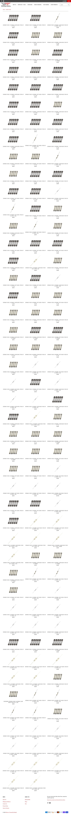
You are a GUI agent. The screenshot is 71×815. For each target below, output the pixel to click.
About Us (4, 799)
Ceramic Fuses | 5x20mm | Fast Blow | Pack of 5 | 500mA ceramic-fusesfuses (57, 52)
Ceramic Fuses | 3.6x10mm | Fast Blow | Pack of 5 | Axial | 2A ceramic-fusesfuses (57, 659)
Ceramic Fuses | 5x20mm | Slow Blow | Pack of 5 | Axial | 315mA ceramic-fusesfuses (57, 746)
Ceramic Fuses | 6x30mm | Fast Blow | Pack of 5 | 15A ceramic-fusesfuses (13, 278)
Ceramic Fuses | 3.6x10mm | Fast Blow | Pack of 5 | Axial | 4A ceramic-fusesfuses (13, 763)
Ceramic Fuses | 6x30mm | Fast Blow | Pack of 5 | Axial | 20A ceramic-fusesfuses (35, 139)
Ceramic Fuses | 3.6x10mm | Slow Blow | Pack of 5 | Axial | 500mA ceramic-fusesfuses (57, 538)
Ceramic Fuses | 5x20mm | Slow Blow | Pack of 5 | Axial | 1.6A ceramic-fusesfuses (35, 624)
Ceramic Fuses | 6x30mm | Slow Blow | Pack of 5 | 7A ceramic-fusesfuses (57, 416)
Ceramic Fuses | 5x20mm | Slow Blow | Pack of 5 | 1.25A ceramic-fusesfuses (35, 104)
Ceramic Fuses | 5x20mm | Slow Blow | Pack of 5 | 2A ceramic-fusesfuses (57, 139)
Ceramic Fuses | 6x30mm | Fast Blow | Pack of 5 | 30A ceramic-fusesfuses (35, 52)
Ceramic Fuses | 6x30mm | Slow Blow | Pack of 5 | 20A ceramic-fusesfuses (57, 35)
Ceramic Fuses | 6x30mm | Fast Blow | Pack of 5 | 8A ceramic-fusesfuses (35, 295)
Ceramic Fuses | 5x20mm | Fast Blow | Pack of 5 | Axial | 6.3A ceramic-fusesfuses (57, 364)
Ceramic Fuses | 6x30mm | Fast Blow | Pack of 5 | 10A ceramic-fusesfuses (57, 225)
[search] (65, 5)
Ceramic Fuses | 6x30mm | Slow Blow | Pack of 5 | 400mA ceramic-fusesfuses (13, 330)
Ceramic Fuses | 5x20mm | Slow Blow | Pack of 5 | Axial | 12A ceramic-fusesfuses (57, 278)
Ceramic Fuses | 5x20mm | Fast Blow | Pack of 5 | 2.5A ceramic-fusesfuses (35, 243)
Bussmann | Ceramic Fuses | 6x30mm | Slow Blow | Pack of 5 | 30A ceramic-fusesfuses (13, 694)
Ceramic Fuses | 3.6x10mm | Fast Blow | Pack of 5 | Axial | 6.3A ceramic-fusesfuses (13, 659)
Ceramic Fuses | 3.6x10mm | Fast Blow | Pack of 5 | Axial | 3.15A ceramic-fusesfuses (35, 659)
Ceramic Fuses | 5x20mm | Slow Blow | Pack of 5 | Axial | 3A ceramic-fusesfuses (35, 746)
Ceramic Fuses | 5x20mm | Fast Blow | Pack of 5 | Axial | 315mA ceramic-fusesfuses (13, 382)
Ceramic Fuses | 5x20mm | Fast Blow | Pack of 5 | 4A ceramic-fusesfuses (13, 503)
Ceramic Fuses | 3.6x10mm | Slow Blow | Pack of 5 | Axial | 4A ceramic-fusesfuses (13, 676)
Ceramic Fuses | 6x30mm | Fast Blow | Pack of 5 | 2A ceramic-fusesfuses (35, 468)
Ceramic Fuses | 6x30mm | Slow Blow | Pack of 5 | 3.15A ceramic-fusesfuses (35, 347)
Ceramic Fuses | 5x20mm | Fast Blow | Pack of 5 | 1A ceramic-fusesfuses (57, 243)
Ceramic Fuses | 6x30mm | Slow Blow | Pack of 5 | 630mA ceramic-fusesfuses (57, 434)
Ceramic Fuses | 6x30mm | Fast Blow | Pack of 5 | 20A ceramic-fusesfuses (57, 451)
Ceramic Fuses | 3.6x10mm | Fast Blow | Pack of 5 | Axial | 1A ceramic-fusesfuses (57, 763)
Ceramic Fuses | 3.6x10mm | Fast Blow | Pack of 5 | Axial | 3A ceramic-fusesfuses (35, 763)
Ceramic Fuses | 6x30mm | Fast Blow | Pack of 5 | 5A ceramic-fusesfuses (13, 468)
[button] (15, 4)
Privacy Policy (5, 806)
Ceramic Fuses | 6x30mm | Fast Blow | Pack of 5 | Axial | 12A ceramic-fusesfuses (35, 572)
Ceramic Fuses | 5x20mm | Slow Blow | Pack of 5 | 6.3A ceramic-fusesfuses (35, 69)
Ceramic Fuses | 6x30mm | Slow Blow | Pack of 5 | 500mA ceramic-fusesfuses (13, 451)
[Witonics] (6, 5)
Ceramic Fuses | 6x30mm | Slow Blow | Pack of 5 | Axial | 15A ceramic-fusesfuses (57, 17)
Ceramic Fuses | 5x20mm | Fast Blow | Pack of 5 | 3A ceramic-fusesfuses (35, 503)
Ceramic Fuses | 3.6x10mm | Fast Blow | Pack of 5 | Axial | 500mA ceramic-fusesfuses (13, 780)
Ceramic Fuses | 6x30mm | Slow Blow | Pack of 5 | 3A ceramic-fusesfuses (35, 312)
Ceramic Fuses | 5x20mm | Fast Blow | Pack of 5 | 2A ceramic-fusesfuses (35, 208)
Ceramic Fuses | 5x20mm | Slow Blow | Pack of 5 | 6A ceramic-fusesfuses (13, 295)
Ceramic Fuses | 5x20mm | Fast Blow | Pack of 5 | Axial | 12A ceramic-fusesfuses (57, 468)
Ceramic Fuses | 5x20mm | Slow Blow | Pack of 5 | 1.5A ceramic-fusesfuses (13, 520)
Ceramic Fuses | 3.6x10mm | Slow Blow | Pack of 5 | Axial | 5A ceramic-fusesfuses (35, 260)
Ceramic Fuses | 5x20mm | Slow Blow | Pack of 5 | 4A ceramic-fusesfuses (13, 121)
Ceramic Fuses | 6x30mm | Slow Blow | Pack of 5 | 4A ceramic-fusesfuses (57, 260)
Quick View (13, 20)
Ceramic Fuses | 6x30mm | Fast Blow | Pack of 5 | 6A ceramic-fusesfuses (13, 590)
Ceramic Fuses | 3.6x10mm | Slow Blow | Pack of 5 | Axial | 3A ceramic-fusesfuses (35, 780)
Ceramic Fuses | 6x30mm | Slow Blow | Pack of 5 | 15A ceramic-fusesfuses (35, 35)
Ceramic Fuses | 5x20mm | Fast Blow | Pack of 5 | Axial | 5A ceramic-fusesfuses (35, 486)
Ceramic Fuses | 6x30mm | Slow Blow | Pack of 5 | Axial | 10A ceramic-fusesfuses (57, 156)
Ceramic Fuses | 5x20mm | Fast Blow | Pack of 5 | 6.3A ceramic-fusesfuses (13, 104)
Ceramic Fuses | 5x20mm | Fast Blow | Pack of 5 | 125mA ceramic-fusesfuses (13, 191)
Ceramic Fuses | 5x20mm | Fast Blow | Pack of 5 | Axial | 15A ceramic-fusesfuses (35, 590)
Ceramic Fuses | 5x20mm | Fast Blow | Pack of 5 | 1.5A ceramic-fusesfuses (35, 382)
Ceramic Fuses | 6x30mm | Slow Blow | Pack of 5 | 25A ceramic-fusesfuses (57, 676)
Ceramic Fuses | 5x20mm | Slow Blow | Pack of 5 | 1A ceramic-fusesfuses (57, 87)
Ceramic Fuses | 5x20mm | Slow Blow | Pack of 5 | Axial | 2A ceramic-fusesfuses (13, 624)
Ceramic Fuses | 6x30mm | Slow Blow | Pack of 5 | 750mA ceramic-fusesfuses (57, 555)
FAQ (25, 803)
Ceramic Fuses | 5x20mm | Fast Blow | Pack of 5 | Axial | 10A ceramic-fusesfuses (13, 486)
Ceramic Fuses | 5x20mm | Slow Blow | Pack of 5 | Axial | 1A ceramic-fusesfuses (57, 624)
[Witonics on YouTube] (3, 1)
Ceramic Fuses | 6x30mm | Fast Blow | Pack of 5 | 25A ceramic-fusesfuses (35, 451)
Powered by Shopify (13, 812)
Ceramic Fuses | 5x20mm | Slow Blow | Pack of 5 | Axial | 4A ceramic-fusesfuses (35, 399)
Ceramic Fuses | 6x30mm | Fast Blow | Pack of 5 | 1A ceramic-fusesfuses (57, 711)
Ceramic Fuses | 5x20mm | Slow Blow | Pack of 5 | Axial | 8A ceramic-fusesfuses (13, 399)
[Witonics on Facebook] (1, 1)
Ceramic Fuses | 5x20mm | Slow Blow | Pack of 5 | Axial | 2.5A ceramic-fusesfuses (57, 607)
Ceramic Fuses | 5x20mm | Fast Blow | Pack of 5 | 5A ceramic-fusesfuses (57, 173)
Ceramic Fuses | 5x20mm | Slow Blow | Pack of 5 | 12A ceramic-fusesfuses (13, 69)
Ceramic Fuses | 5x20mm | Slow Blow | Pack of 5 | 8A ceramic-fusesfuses (13, 87)
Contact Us (5, 803)
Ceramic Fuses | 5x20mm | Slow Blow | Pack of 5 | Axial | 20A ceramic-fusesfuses (57, 503)
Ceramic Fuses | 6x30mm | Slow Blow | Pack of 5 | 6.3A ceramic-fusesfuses (13, 347)
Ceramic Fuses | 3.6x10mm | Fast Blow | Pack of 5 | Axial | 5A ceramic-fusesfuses (57, 520)
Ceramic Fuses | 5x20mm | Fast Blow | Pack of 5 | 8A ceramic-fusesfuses (13, 243)
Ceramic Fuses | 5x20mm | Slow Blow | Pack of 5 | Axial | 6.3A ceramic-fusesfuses (57, 191)
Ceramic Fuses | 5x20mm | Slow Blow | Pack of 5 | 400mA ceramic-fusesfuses (13, 260)
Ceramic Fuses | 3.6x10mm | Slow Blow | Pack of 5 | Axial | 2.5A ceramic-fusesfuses (13, 555)
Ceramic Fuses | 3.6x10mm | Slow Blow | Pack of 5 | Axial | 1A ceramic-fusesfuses (35, 676)
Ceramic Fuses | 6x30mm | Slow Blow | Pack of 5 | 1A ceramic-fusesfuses (35, 434)
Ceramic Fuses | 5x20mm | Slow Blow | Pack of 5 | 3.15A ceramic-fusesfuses (13, 52)
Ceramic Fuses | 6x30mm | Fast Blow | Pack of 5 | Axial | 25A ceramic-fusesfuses (35, 694)
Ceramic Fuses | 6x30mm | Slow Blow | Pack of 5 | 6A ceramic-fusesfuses (13, 312)
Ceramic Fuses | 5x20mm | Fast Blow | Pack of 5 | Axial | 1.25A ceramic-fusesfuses (57, 728)
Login (65, 1)
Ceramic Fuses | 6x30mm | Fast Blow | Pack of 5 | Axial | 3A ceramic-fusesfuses (35, 711)
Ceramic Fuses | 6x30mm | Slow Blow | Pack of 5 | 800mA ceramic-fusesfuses (35, 555)
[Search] (68, 5)
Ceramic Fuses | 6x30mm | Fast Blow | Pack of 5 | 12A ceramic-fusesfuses (35, 156)
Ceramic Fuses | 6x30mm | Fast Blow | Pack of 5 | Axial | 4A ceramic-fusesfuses (57, 572)
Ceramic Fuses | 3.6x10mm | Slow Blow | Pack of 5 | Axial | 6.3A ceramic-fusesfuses (35, 416)
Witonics (7, 812)
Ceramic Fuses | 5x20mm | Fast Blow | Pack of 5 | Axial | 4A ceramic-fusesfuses (57, 590)
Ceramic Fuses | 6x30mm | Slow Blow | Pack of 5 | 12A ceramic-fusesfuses (57, 104)
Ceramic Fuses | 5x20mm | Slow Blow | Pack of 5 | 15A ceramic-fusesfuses (13, 17)
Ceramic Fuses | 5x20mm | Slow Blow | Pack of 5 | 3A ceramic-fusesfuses (35, 121)
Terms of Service (6, 808)
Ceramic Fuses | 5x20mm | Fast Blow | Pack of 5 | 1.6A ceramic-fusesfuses (35, 87)
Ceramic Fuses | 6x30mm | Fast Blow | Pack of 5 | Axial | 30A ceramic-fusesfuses (13, 208)
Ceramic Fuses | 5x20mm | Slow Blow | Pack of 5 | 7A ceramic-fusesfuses (13, 642)
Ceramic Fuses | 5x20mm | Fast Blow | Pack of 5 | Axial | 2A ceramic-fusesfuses (13, 607)
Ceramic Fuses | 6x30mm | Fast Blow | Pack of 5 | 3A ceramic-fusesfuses (57, 295)
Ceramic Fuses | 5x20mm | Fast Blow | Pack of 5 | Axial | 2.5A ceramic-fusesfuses (35, 728)
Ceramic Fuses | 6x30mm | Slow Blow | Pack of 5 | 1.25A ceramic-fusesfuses (13, 434)
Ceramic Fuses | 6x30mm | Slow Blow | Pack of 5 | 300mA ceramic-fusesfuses (13, 225)
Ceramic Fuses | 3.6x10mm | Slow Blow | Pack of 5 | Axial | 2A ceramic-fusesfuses (35, 538)
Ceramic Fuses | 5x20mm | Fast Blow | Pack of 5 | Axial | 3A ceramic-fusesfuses (13, 728)
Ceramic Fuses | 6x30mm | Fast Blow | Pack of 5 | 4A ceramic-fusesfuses (57, 347)
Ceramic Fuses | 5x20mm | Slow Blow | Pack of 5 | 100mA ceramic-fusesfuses (13, 416)
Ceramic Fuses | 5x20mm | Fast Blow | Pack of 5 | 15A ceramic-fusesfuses (35, 173)
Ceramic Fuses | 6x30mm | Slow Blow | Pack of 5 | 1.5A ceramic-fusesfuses (57, 312)
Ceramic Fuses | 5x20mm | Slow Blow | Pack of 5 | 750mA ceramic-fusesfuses (35, 330)
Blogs (26, 801)
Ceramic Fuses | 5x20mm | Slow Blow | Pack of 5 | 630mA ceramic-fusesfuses (57, 642)
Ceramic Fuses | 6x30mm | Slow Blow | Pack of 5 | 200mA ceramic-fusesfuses (13, 572)
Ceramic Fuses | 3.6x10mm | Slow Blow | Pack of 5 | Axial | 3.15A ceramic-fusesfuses (13, 538)
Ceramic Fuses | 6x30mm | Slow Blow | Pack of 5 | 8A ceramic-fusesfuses (13, 173)
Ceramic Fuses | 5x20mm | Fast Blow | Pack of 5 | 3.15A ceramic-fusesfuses (35, 191)
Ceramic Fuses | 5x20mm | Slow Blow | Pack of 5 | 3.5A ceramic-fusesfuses (57, 399)
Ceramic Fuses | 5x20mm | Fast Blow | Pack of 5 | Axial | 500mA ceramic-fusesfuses (13, 746)
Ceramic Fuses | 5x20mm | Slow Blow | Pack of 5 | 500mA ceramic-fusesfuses (13, 139)
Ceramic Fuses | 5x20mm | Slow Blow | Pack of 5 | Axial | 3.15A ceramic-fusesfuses (35, 607)
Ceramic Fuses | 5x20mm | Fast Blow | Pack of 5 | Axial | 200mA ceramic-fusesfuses (57, 486)
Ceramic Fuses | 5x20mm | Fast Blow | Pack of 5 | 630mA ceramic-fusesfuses (57, 330)
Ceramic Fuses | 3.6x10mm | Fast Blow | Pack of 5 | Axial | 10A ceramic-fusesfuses (35, 520)
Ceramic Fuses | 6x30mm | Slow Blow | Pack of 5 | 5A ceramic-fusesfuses (57, 208)
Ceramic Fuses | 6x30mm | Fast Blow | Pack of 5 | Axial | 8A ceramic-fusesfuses (13, 711)
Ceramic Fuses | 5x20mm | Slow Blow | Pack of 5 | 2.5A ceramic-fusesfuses (57, 121)
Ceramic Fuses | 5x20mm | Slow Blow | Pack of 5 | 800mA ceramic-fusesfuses (35, 642)
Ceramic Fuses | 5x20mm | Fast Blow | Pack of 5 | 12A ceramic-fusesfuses (35, 278)
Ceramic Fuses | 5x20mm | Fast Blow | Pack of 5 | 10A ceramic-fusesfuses (35, 17)
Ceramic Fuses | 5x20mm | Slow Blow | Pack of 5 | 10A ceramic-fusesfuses (13, 35)
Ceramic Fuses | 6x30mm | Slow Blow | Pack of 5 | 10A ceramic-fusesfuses (13, 156)
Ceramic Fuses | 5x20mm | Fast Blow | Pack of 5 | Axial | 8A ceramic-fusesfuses (35, 364)
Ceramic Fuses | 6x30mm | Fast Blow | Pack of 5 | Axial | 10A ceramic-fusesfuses (57, 694)
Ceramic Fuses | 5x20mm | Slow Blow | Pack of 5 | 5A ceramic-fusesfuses (57, 69)
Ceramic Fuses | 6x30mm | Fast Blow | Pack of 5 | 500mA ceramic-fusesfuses (13, 364)
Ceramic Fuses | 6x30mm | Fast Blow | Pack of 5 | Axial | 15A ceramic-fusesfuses (35, 225)
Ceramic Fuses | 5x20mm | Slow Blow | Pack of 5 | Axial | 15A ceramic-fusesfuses (57, 382)
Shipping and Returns (7, 801)
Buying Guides (27, 799)
